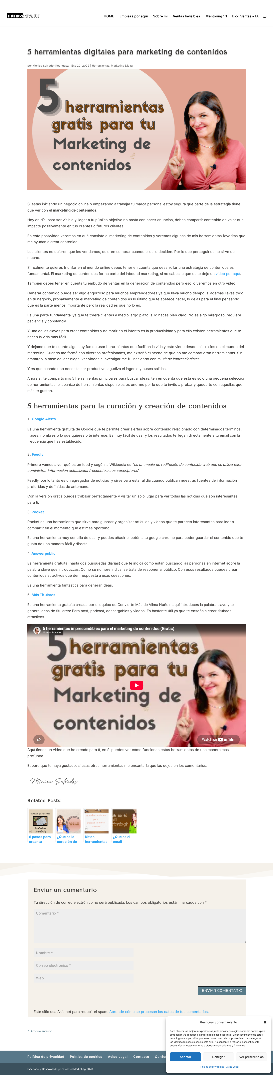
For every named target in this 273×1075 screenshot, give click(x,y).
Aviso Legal (232, 1066)
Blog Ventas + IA (245, 16)
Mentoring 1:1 (216, 16)
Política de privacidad (212, 1066)
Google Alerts (44, 419)
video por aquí (228, 274)
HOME (109, 16)
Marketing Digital (122, 65)
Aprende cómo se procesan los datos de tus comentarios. (159, 1012)
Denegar (218, 1057)
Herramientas (100, 65)
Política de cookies (162, 3)
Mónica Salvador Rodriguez (51, 65)
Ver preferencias (251, 1057)
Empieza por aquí (134, 16)
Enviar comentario (222, 990)
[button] (265, 1022)
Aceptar (185, 1057)
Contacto (204, 3)
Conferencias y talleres (230, 3)
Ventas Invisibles (186, 16)
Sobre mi (160, 16)
